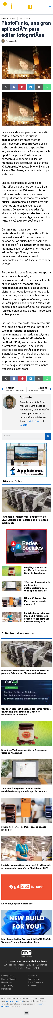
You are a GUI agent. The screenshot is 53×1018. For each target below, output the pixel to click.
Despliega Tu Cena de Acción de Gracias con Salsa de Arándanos (35, 570)
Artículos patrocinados (14, 965)
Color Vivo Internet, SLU (14, 1001)
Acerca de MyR (32, 968)
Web (31, 421)
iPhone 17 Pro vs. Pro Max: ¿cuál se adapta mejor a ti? (35, 601)
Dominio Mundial (8, 979)
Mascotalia (32, 976)
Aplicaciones (8, 18)
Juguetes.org (7, 985)
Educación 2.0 (7, 976)
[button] (26, 1013)
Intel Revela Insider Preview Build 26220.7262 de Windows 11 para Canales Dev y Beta (26, 940)
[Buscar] (48, 436)
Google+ (24, 425)
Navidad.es (6, 982)
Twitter (39, 421)
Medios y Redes (39, 961)
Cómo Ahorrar (34, 979)
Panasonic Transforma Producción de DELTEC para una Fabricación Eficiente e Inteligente (25, 520)
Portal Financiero (35, 982)
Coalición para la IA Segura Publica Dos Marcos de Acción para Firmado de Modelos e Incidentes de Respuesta (26, 712)
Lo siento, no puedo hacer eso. (17, 903)
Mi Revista (32, 985)
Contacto (19, 968)
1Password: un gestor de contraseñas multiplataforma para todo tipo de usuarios (37, 586)
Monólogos (6, 989)
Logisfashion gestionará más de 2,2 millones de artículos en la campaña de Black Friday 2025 (36, 617)
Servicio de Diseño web (37, 965)
